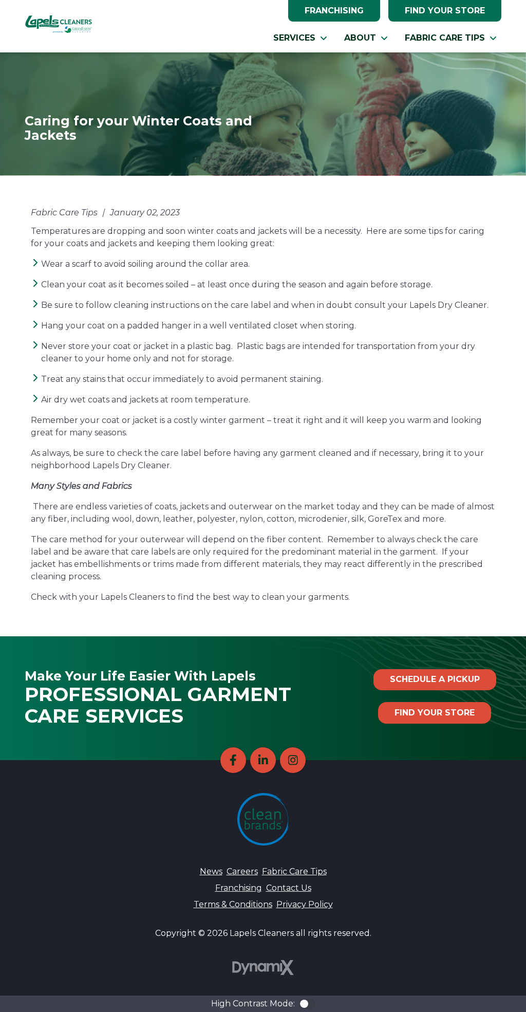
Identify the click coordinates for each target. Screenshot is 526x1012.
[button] (300, 38)
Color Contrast (307, 1004)
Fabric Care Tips (294, 871)
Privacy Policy (304, 904)
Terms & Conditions (233, 904)
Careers (242, 871)
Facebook (233, 760)
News (211, 871)
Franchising (334, 10)
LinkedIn (263, 760)
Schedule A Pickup (435, 679)
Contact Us (288, 888)
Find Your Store (445, 10)
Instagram (293, 760)
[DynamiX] (263, 967)
